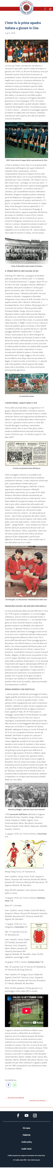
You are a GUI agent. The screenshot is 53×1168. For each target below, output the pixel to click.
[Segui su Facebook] (18, 1115)
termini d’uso (41, 1155)
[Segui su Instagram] (35, 1115)
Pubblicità (26, 1135)
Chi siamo (26, 1128)
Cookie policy (26, 1142)
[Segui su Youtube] (26, 1115)
